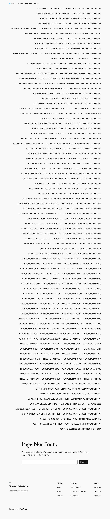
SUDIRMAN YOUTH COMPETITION (86, 399)
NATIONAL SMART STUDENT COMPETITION (45, 159)
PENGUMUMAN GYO (51, 284)
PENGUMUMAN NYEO (91, 334)
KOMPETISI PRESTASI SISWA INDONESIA (83, 129)
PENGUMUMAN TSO (92, 374)
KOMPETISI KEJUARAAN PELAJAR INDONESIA (38, 109)
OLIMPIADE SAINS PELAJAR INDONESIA (83, 239)
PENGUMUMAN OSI (92, 359)
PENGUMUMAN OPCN (70, 349)
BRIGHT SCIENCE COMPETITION (54, 19)
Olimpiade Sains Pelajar (28, 3)
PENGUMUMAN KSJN (70, 314)
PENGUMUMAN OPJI (29, 354)
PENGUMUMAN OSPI (28, 364)
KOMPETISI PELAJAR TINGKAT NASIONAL (42, 124)
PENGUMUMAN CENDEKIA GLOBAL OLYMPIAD (61, 269)
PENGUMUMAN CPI (92, 269)
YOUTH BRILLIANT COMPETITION (48, 424)
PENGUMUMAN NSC (28, 334)
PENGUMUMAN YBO (92, 379)
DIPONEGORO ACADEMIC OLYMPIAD (49, 39)
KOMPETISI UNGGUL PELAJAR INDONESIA (37, 139)
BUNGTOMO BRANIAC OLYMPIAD (57, 29)
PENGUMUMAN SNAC (71, 369)
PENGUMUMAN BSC (72, 264)
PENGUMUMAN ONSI (28, 349)
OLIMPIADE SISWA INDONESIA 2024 (85, 249)
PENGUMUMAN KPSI (70, 309)
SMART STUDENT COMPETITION (54, 394)
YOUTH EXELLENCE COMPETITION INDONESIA (80, 429)
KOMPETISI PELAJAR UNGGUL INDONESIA (82, 124)
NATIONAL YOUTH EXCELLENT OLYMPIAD (42, 169)
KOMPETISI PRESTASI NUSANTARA (47, 129)
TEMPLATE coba (94, 404)
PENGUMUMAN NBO (28, 329)
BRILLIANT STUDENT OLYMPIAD (25, 29)
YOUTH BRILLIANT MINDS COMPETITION (83, 424)
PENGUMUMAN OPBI (49, 349)
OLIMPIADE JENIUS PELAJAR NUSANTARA (82, 199)
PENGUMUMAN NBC (70, 324)
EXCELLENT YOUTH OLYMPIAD (49, 44)
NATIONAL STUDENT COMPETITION (44, 164)
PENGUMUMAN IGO (71, 289)
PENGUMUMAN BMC (31, 264)
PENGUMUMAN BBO (71, 259)
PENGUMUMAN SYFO (71, 374)
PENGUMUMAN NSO (49, 334)
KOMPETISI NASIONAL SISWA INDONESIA (38, 114)
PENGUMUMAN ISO (92, 294)
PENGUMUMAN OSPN (49, 364)
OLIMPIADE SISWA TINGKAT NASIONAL (83, 254)
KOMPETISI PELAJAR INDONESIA (54, 119)
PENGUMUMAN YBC (72, 379)
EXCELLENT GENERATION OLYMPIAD (84, 39)
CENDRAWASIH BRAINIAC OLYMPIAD (71, 33)
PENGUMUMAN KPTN (91, 309)
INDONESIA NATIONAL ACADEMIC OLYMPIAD (47, 64)
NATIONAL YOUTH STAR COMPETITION (83, 174)
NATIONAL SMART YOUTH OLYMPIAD (84, 159)
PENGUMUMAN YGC (31, 384)
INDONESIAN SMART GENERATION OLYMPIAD (80, 74)
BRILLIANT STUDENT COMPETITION (85, 23)
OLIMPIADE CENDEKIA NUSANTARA (85, 194)
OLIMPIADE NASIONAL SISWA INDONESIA (82, 209)
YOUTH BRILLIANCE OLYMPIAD (87, 419)
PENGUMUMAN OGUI (28, 344)
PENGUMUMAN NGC (70, 329)
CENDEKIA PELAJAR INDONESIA (38, 33)
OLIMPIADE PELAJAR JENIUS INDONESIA (83, 219)
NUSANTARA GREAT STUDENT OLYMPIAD (82, 189)
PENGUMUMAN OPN (49, 354)
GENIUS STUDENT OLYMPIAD (58, 54)
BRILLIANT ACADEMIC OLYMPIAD (86, 19)
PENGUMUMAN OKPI (71, 344)
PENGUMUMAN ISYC (31, 299)
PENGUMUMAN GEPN (91, 274)
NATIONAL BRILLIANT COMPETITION (44, 154)
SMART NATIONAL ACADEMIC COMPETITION (81, 389)
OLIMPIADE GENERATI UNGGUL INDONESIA (41, 199)
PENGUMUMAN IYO (72, 299)
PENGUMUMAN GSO (72, 279)
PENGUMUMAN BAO (51, 259)
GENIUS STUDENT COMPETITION (28, 54)
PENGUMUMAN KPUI (29, 314)
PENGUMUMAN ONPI (91, 344)
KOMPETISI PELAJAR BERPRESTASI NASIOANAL (80, 114)
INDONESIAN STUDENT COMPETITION (84, 89)
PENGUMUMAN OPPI (70, 354)
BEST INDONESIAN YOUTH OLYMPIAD (53, 13)
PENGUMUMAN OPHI (91, 349)
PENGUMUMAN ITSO (51, 299)
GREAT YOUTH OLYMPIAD (89, 59)
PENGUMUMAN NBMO (91, 324)
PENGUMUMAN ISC (52, 294)
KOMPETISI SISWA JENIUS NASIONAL (84, 134)
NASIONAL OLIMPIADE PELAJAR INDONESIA (46, 149)
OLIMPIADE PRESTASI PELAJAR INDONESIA (82, 229)
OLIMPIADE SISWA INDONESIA (53, 249)
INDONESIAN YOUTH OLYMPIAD (56, 99)
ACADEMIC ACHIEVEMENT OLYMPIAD (54, 9)
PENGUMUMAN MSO (29, 324)
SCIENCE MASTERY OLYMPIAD (56, 384)
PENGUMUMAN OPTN (91, 354)
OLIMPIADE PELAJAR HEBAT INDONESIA (45, 219)
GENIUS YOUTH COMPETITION (87, 54)
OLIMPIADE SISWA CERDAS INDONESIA (83, 244)
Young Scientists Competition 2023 (55, 419)
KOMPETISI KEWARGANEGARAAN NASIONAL (81, 109)
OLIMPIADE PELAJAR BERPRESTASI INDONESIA (39, 214)
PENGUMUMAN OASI (71, 339)
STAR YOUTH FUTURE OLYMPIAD (86, 394)
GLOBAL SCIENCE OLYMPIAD (63, 59)
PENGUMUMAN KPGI (92, 304)
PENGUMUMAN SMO (29, 369)
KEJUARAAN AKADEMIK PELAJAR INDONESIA (53, 104)
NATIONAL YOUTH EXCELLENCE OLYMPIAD (81, 164)
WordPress (23, 509)
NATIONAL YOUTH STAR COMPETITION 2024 (43, 179)
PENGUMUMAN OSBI (51, 359)
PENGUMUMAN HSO (92, 284)
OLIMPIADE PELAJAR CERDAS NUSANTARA (82, 214)
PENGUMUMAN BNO (51, 264)
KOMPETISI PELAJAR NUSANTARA (86, 119)
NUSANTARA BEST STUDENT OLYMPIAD (83, 179)
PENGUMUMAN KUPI (92, 314)
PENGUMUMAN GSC (31, 279)
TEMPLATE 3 (78, 404)
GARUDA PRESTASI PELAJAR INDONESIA (83, 44)
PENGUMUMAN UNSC (29, 379)
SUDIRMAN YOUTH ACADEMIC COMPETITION (48, 399)
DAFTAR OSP (95, 33)
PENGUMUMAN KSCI (50, 314)
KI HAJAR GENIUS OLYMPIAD (88, 104)
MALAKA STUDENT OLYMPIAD (59, 144)
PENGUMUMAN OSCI (72, 359)
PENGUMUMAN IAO (32, 289)
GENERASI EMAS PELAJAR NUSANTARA (83, 49)
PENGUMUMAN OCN (92, 339)
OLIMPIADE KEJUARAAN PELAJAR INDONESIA (38, 204)
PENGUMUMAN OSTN (71, 364)
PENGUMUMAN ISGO (72, 294)
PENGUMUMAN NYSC (28, 339)
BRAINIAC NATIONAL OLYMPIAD (86, 13)
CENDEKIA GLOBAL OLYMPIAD (87, 29)
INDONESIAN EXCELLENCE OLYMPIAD (53, 69)
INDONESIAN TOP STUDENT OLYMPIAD (83, 94)
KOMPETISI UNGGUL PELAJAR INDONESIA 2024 (79, 139)
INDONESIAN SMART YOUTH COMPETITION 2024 (79, 84)
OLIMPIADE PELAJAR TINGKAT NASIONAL (82, 224)
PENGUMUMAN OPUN (30, 359)
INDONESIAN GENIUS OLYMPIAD (86, 69)
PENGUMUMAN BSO (92, 264)
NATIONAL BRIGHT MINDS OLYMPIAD (84, 149)
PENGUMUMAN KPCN (70, 304)
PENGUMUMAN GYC (92, 279)
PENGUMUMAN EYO (71, 274)
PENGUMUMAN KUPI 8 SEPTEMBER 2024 (62, 319)
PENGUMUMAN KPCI (49, 304)
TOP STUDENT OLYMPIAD (49, 409)
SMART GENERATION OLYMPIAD (86, 384)
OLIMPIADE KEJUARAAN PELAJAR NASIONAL (81, 204)
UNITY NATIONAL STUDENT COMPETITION (82, 409)
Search (83, 462)
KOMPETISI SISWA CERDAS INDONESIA (48, 134)
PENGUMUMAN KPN (50, 309)
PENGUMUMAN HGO (71, 284)
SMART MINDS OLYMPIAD (47, 389)
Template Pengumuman (25, 409)
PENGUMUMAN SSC (92, 369)
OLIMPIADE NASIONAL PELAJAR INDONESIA (42, 209)
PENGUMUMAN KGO (29, 304)
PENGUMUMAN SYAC (29, 374)
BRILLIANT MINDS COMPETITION (52, 23)
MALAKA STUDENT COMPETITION (28, 144)
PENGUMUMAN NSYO (70, 334)
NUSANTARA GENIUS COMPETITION (85, 184)
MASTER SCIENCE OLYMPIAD (88, 144)
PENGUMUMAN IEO (51, 289)
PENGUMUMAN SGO (92, 364)
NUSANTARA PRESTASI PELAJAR (52, 194)
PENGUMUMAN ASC (31, 259)
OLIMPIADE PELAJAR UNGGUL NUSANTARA (40, 229)
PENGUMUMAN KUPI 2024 (30, 319)
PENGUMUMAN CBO (29, 269)
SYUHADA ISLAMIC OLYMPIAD (43, 404)
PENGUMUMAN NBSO (49, 329)
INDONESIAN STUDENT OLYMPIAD (48, 94)
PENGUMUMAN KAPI (92, 299)
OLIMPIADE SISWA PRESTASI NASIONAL (46, 254)
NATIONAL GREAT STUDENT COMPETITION (82, 154)
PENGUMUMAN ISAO (31, 294)
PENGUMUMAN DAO (30, 274)
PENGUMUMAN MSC (92, 319)
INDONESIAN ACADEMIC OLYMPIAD (85, 64)
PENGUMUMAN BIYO (92, 259)
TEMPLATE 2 (65, 404)
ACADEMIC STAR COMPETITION (87, 9)
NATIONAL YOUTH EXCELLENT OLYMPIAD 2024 (42, 174)
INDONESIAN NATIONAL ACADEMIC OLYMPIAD (37, 74)
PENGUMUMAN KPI (30, 309)
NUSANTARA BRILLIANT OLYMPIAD (51, 184)
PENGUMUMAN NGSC (91, 329)
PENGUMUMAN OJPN (49, 344)
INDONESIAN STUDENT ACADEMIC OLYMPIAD (44, 89)
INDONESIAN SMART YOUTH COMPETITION (81, 79)
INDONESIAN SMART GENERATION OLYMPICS (39, 79)
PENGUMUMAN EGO (50, 274)
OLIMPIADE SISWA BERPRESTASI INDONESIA (44, 244)
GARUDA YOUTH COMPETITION (49, 49)
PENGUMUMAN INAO (91, 289)
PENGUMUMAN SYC (50, 374)
